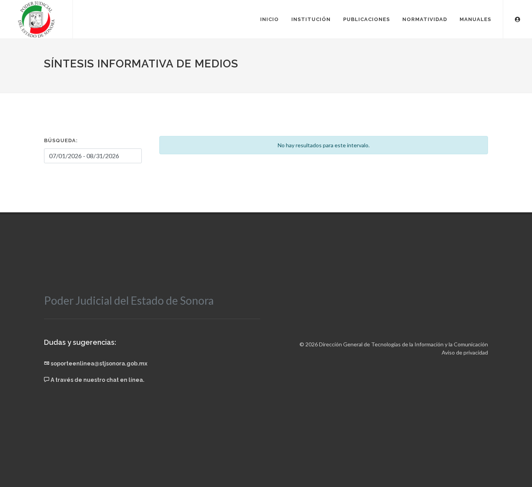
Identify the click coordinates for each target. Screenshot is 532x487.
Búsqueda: (61, 140)
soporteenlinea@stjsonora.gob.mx (99, 363)
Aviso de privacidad (465, 352)
